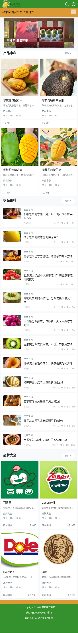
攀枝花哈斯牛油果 (53, 100)
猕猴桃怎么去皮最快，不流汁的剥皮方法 (48, 344)
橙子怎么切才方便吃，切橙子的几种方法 (48, 256)
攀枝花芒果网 (48, 607)
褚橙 (45, 572)
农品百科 (28, 209)
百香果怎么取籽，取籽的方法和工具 (45, 440)
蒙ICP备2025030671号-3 (39, 612)
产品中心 (7, 111)
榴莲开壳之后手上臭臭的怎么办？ (44, 382)
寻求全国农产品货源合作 (18, 12)
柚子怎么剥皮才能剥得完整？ (41, 237)
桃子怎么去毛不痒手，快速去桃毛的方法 (48, 363)
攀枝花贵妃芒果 (12, 100)
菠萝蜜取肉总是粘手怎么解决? (42, 401)
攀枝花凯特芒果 (51, 170)
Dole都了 (9, 572)
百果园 (7, 502)
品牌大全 (7, 513)
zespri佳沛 (49, 502)
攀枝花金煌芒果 (12, 170)
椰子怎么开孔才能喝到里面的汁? (43, 420)
